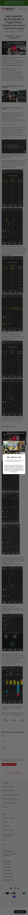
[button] (4, 442)
